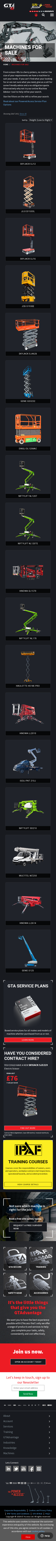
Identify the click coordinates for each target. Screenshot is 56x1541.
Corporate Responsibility (15, 1510)
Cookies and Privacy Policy (40, 1510)
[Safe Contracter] (29, 1405)
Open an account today (28, 1362)
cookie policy (38, 1531)
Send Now (28, 1393)
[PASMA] (9, 1405)
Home (5, 64)
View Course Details (28, 1184)
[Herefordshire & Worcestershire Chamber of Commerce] (39, 1405)
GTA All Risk (37, 1513)
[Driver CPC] (19, 1405)
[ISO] (44, 1405)
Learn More (28, 1040)
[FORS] (32, 1405)
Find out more (27, 1128)
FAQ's (47, 1513)
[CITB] (14, 1405)
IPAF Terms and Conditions (18, 1513)
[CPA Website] (35, 1405)
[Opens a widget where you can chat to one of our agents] (45, 1536)
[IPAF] (5, 1405)
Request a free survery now (27, 1227)
